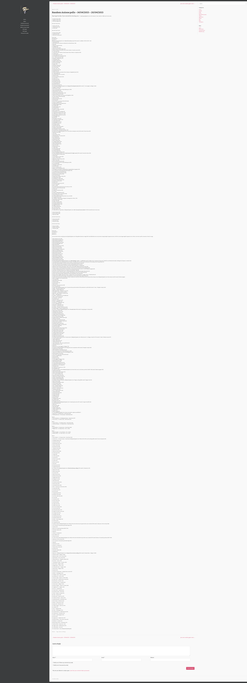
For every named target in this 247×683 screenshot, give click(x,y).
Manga (200, 18)
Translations (201, 22)
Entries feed (201, 29)
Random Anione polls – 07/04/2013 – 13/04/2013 (63, 3)
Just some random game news (187, 3)
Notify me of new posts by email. (61, 665)
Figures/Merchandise (202, 14)
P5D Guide (25, 31)
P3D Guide (25, 29)
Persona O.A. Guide (24, 33)
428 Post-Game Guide (24, 27)
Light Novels (201, 17)
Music (200, 20)
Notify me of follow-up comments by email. (63, 662)
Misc (199, 19)
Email (103, 657)
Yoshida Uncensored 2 (24, 25)
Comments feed (202, 30)
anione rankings (62, 631)
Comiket (200, 10)
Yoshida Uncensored (25, 23)
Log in (200, 27)
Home (24, 19)
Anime (53, 631)
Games (200, 15)
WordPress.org (201, 31)
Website (152, 657)
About (25, 21)
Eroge (200, 12)
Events (200, 13)
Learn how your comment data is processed (79, 670)
